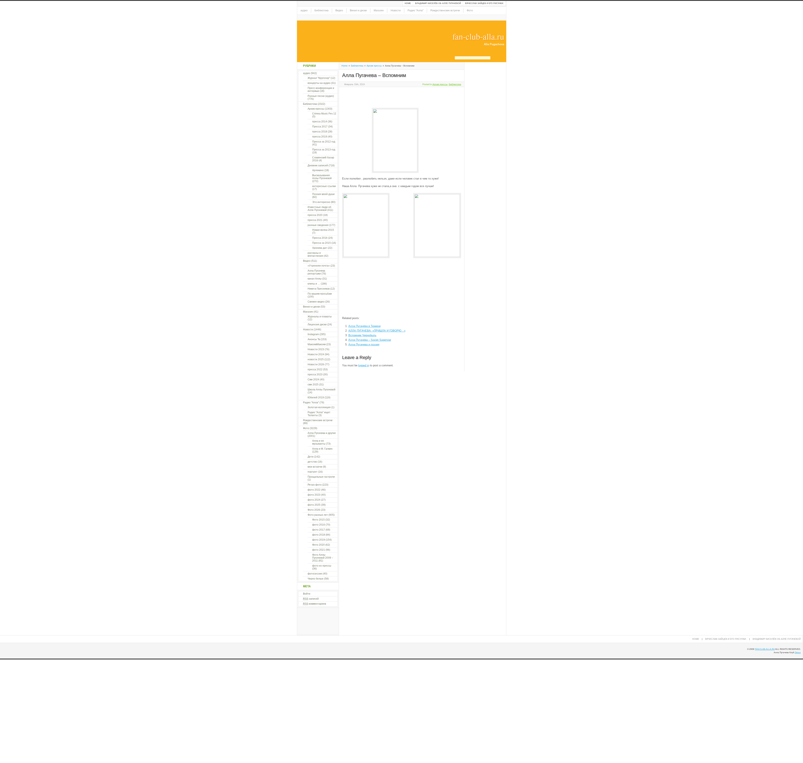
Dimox (798, 652)
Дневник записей (318, 165)
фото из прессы (321, 565)
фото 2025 (314, 504)
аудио (304, 10)
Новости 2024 (316, 354)
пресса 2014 (319, 121)
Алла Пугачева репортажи (316, 272)
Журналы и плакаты (320, 316)
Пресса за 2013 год (323, 149)
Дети (310, 456)
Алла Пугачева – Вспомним (374, 75)
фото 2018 (318, 534)
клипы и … (314, 283)
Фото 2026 (314, 509)
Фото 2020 (318, 544)
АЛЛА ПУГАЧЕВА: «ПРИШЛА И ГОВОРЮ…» (376, 330)
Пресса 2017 (319, 126)
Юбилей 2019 (316, 397)
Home (408, 3)
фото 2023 (314, 494)
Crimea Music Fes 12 (324, 113)
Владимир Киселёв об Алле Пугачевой (438, 3)
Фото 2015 (318, 519)
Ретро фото (315, 484)
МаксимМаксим (317, 344)
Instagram (313, 334)
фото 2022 (314, 489)
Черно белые (316, 578)
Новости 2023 (316, 349)
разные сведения (318, 225)
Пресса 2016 (319, 237)
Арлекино (318, 170)
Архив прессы (374, 65)
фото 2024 (314, 499)
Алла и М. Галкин (322, 448)
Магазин (379, 10)
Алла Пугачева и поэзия (363, 344)
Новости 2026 (316, 364)
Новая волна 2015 (323, 229)
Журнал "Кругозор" (319, 78)
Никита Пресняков (319, 288)
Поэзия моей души (323, 194)
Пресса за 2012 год (323, 141)
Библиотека (322, 10)
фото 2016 (318, 524)
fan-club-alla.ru (478, 36)
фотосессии (315, 573)
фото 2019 (318, 539)
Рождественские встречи (445, 10)
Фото (470, 10)
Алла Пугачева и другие (322, 433)
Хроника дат (319, 247)
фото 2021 (318, 549)
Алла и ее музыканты (318, 442)
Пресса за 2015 (321, 242)
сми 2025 (313, 384)
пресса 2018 (319, 131)
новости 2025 (316, 359)
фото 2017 (318, 529)
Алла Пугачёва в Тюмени (364, 326)
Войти (306, 593)
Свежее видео (316, 301)
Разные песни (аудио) (321, 96)
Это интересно (321, 202)
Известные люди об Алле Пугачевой (319, 209)
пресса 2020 (315, 215)
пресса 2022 (315, 369)
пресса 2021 (315, 220)
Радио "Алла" (415, 10)
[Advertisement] (391, 96)
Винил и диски (358, 10)
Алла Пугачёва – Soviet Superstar (369, 339)
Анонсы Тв (314, 339)
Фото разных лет (318, 514)
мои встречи (315, 466)
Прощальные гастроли (321, 476)
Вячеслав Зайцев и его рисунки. (484, 3)
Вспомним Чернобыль (362, 335)
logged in (363, 365)
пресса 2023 (315, 374)
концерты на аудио (319, 83)
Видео (339, 10)
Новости (396, 10)
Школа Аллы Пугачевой (321, 389)
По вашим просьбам (320, 293)
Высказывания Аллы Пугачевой (322, 177)
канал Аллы (315, 278)
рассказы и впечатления (315, 254)
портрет (312, 471)
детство (312, 461)
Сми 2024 (313, 379)
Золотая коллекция (319, 407)
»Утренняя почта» (319, 265)
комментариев (314, 603)
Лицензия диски (317, 324)
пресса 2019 (319, 136)
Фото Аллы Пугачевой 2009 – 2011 (322, 557)
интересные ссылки (324, 186)
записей (311, 598)
